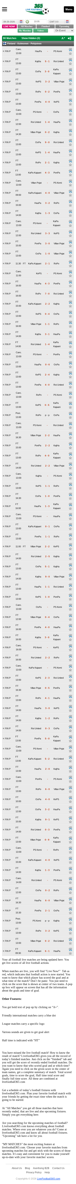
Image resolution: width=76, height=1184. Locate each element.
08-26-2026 (9, 21)
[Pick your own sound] (70, 49)
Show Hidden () (30, 38)
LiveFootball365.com (48, 1178)
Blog (27, 1168)
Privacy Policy (34, 1172)
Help (47, 1172)
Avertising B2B (41, 1168)
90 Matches (9, 38)
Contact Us (58, 1168)
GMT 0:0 (54, 21)
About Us (17, 1168)
